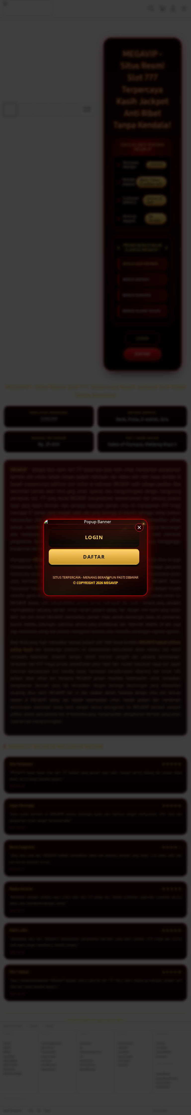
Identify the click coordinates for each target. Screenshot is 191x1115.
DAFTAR (94, 556)
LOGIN (94, 537)
